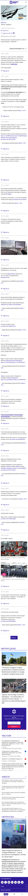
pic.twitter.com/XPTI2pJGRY (8, 139)
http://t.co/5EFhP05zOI (19, 362)
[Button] (4, 31)
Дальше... (14, 637)
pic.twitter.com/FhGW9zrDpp (8, 518)
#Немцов (24, 136)
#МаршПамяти (11, 274)
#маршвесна (18, 360)
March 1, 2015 (21, 110)
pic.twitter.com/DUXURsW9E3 (17, 439)
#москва (12, 360)
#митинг (3, 137)
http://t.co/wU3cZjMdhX (20, 468)
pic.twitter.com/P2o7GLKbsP (8, 470)
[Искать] (22, 894)
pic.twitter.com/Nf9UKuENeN (8, 621)
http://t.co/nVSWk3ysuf (7, 136)
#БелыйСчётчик (5, 277)
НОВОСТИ (6, 777)
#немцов (7, 360)
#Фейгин (18, 466)
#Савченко (9, 466)
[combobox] (18, 48)
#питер (9, 378)
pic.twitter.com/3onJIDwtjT (19, 199)
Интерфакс (9, 194)
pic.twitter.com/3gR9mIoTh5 (8, 326)
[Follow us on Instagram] (12, 882)
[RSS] (18, 882)
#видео (3, 376)
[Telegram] (14, 894)
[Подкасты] (22, 882)
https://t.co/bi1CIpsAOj (7, 362)
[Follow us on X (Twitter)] (5, 882)
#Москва (14, 137)
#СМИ (20, 136)
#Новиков (3, 468)
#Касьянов (9, 137)
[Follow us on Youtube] (9, 882)
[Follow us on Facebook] (2, 882)
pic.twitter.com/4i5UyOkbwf (14, 304)
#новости (15, 136)
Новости (3, 22)
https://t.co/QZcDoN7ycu (7, 379)
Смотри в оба (8, 817)
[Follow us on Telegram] (15, 882)
